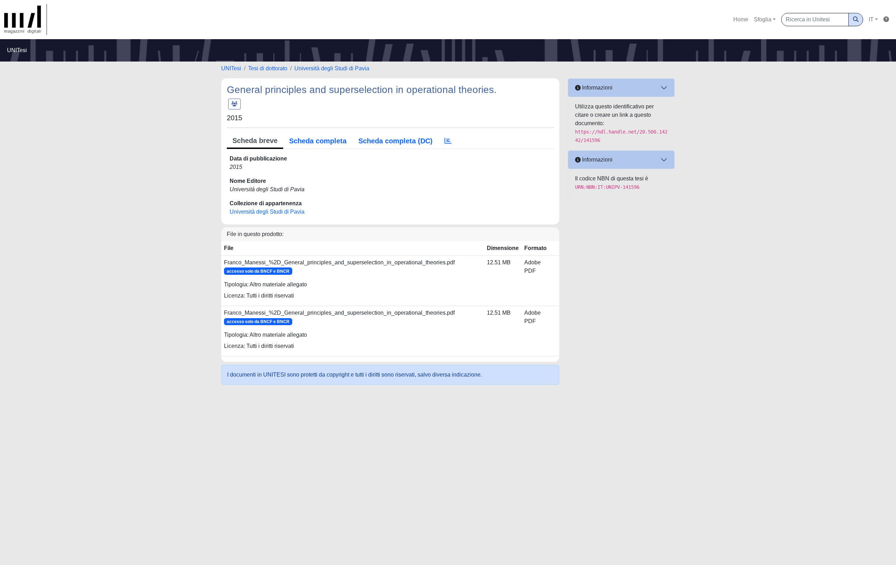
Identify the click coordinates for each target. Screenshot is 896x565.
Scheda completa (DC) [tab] (395, 141)
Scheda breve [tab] (255, 140)
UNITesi (231, 68)
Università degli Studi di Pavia (331, 68)
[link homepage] (25, 19)
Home (740, 19)
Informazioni (596, 88)
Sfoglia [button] (762, 19)
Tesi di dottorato (267, 68)
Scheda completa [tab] (317, 141)
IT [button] (871, 19)
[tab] (448, 141)
